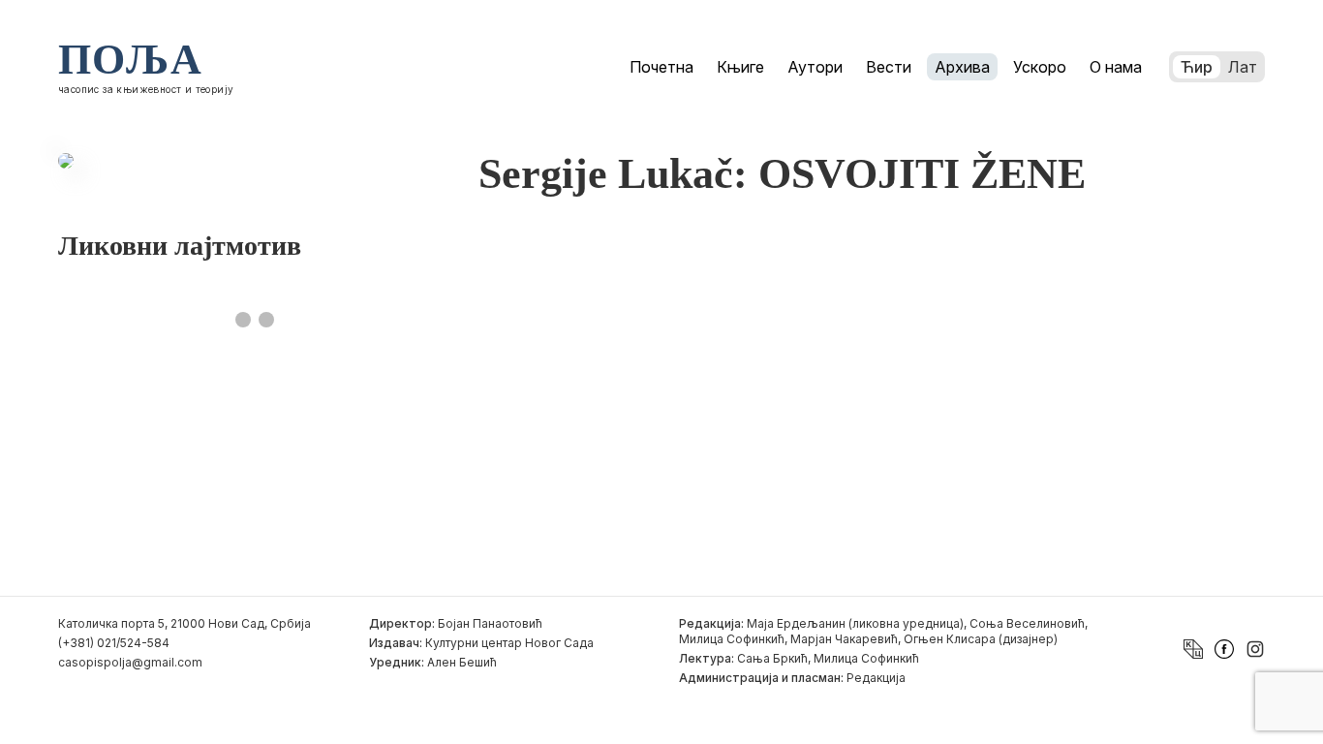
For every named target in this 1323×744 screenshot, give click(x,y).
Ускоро (1039, 67)
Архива (962, 67)
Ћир (1197, 67)
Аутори (815, 67)
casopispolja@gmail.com (130, 662)
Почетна (661, 67)
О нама (1116, 67)
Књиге (740, 67)
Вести (888, 67)
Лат (1242, 67)
